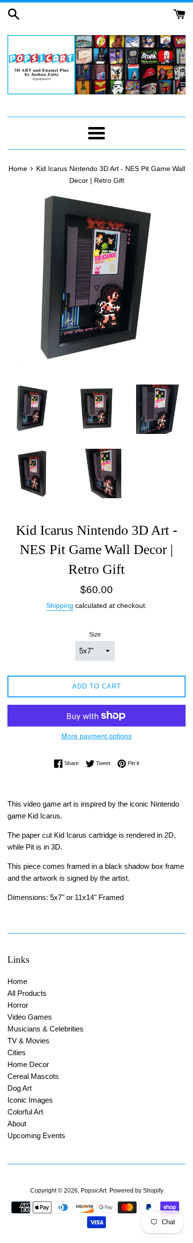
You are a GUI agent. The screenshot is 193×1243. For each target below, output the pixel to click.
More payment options (96, 736)
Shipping (59, 605)
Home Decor (28, 1064)
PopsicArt (93, 1190)
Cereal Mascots (33, 1076)
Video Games (29, 1017)
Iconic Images (30, 1100)
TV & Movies (28, 1040)
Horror (17, 1005)
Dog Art (19, 1088)
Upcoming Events (36, 1135)
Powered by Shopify (136, 1190)
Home (17, 981)
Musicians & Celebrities (45, 1029)
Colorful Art (25, 1112)
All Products (27, 993)
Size (95, 634)
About (16, 1123)
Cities (16, 1052)
